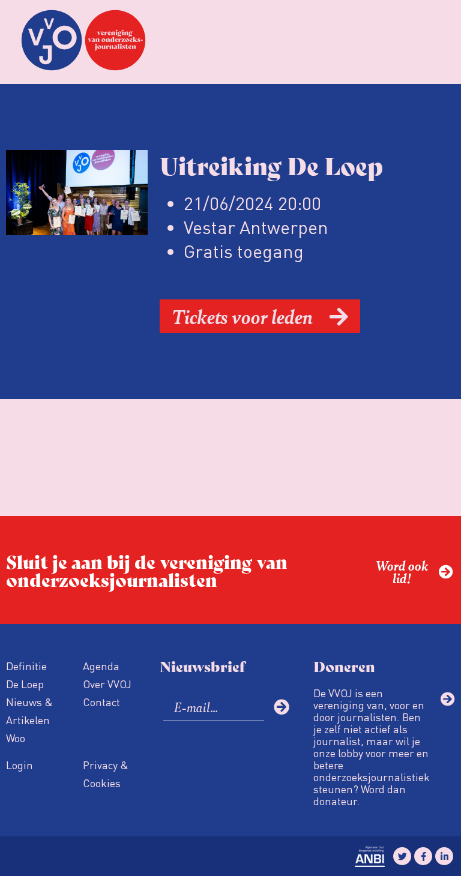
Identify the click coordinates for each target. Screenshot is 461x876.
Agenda (101, 666)
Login (19, 765)
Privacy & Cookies (105, 774)
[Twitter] (402, 856)
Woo (15, 738)
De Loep (25, 684)
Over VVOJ (107, 684)
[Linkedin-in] (444, 856)
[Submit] (281, 707)
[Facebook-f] (423, 856)
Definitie (26, 666)
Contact (101, 702)
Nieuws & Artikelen (29, 711)
